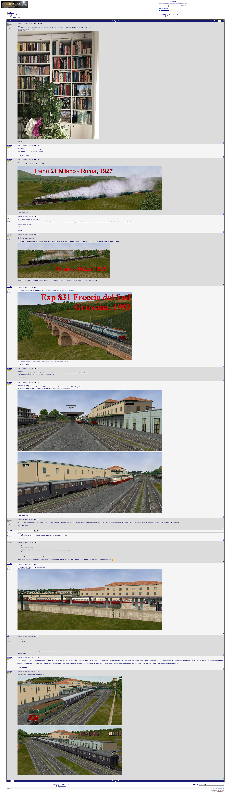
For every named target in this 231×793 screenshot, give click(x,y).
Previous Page (216, 18)
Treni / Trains (13, 14)
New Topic (166, 14)
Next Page (222, 18)
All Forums (11, 13)
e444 (8, 519)
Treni (12, 16)
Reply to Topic (174, 14)
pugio (8, 23)
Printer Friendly (171, 16)
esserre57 (9, 216)
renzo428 (9, 145)
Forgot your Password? (164, 10)
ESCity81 (9, 542)
